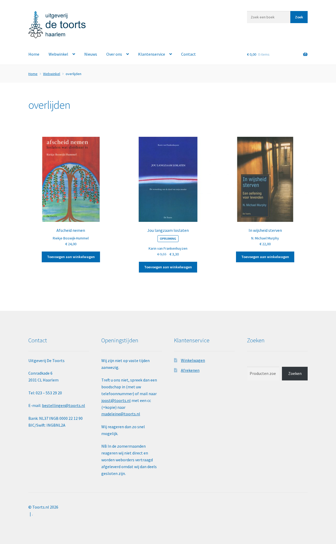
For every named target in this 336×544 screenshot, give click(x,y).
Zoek (299, 17)
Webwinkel (58, 54)
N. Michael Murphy (265, 238)
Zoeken (295, 373)
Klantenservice (151, 54)
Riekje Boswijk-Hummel (71, 238)
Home (33, 54)
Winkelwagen (193, 360)
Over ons (114, 54)
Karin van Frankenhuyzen (168, 248)
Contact (188, 54)
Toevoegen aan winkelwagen (71, 256)
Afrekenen (190, 370)
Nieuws (90, 54)
